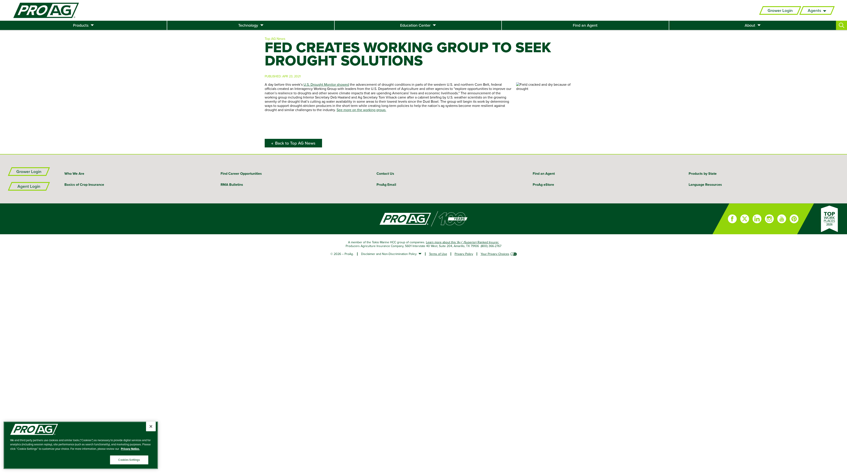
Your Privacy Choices (495, 254)
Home (356, 218)
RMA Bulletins (232, 184)
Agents (814, 10)
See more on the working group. (361, 109)
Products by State (703, 173)
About (750, 25)
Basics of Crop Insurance (84, 184)
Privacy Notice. (130, 449)
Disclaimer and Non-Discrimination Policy (389, 253)
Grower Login (780, 10)
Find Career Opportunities (241, 173)
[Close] (151, 426)
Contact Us (385, 173)
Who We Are (74, 173)
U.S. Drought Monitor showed (326, 84)
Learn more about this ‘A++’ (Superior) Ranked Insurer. (462, 242)
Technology (248, 25)
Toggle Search (841, 25)
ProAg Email (386, 184)
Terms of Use (438, 254)
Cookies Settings (129, 460)
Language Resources (705, 184)
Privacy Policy (464, 254)
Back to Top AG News (295, 143)
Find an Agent (585, 25)
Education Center (415, 25)
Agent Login (28, 186)
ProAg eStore (543, 184)
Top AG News (275, 38)
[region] (81, 445)
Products (80, 25)
